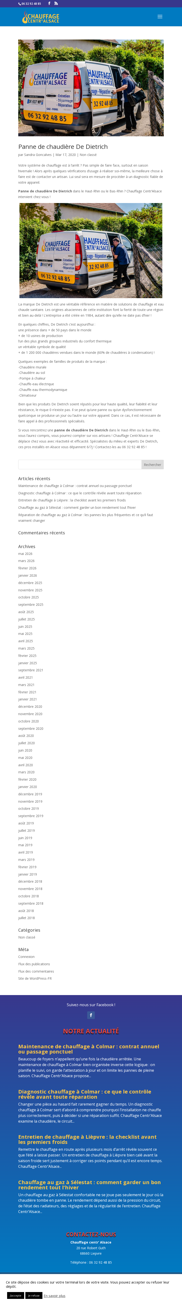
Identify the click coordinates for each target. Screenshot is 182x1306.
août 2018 (26, 910)
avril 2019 (25, 852)
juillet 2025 (26, 619)
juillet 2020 (26, 743)
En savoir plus (54, 1295)
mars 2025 (26, 648)
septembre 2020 (30, 728)
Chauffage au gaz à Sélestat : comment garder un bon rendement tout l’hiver (77, 507)
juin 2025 (25, 626)
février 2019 (27, 867)
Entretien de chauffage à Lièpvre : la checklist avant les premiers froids (72, 500)
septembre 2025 (30, 604)
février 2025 (27, 655)
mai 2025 (25, 633)
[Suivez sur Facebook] (91, 1015)
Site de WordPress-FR (35, 978)
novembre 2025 (30, 590)
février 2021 (27, 692)
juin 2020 (25, 750)
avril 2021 (25, 677)
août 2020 (26, 735)
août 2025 (26, 612)
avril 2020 (25, 765)
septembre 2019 (30, 816)
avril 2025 (25, 641)
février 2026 (27, 568)
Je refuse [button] (34, 1295)
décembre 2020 (30, 706)
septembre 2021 (30, 670)
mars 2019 (26, 859)
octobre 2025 (28, 597)
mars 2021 (26, 684)
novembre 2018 (30, 888)
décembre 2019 (30, 794)
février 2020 (27, 779)
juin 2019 (25, 838)
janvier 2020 (27, 786)
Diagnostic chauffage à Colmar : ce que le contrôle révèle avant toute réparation (79, 493)
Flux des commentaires (36, 971)
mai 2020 (25, 757)
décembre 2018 (30, 881)
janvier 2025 (27, 663)
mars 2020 (26, 772)
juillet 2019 (26, 830)
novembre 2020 (30, 714)
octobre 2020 (28, 721)
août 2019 (26, 823)
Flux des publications (34, 964)
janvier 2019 (27, 874)
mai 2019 (25, 845)
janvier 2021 (27, 699)
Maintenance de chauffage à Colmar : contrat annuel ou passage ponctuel (75, 485)
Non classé (88, 154)
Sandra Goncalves (38, 154)
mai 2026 (25, 553)
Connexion (26, 956)
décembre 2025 (30, 582)
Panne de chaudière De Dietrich (63, 146)
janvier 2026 (27, 575)
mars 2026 (26, 560)
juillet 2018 (26, 918)
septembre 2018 (30, 903)
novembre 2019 (30, 801)
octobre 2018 (28, 896)
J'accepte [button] (15, 1295)
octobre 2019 (28, 808)
